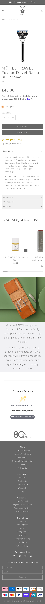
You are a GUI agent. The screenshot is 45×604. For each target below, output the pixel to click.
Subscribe (22, 577)
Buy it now (22, 132)
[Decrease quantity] (4, 117)
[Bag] (42, 10)
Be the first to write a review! (22, 416)
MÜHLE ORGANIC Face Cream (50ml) (15, 258)
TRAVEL (15, 19)
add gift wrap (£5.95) (13, 143)
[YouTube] (25, 555)
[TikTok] (30, 555)
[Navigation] (2, 10)
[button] (22, 151)
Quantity (6, 113)
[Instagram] (19, 555)
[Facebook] (14, 555)
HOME (4, 19)
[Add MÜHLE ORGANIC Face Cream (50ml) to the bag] (25, 250)
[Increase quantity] (12, 117)
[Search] (37, 10)
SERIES (9, 19)
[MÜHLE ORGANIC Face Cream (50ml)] (15, 240)
